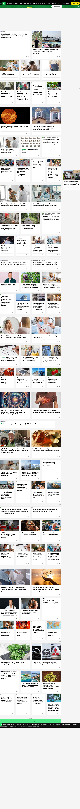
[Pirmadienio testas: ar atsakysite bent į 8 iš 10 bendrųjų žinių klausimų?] (23, 548)
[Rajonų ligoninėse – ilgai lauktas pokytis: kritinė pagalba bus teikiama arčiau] (7, 162)
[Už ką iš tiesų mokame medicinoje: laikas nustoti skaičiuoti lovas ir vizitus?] (9, 142)
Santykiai (15, 3)
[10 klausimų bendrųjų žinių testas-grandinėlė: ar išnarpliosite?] (30, 142)
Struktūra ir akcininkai (44, 724)
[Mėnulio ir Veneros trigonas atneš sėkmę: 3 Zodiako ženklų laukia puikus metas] (15, 115)
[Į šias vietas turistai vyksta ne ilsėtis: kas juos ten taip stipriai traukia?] (54, 485)
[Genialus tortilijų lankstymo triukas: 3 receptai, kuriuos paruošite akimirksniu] (54, 297)
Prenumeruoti (75, 3)
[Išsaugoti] (26, 56)
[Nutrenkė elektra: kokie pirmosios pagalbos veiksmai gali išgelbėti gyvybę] (30, 218)
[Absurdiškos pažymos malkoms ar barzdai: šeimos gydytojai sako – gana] (46, 193)
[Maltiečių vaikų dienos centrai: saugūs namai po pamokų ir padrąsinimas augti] (46, 260)
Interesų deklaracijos (35, 724)
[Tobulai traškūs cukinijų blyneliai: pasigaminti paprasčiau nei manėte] (38, 548)
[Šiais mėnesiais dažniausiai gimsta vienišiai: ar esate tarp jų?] (23, 625)
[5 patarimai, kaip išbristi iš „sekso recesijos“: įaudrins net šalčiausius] (30, 65)
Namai (31, 3)
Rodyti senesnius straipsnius (30, 721)
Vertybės (24, 724)
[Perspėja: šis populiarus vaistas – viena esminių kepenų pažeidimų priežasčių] (54, 240)
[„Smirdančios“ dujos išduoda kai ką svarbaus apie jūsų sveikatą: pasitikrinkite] (51, 65)
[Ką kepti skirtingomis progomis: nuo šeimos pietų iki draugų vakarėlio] (51, 525)
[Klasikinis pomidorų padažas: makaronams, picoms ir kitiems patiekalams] (7, 372)
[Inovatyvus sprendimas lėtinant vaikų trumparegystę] (46, 325)
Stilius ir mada (26, 3)
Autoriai (50, 724)
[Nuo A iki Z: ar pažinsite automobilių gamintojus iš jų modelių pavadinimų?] (46, 652)
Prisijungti (67, 3)
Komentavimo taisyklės (66, 724)
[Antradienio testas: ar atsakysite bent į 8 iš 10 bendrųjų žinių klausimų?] (9, 350)
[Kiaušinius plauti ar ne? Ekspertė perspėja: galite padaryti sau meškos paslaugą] (23, 481)
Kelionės (39, 3)
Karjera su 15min (18, 724)
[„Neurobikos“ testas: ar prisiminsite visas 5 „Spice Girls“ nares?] (51, 460)
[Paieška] (58, 3)
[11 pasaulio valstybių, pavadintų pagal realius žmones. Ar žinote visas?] (54, 625)
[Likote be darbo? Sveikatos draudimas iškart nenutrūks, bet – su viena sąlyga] (15, 260)
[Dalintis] (28, 56)
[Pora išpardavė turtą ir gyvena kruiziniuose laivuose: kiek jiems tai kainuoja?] (23, 297)
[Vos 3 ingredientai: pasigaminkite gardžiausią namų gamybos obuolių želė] (46, 438)
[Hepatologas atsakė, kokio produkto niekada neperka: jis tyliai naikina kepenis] (46, 400)
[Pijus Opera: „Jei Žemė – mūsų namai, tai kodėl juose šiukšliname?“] (7, 240)
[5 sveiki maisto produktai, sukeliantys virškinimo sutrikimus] (7, 548)
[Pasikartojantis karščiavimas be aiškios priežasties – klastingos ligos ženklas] (15, 193)
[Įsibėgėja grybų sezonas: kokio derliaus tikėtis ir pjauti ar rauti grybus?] (46, 507)
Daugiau (53, 3)
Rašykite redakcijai (6, 724)
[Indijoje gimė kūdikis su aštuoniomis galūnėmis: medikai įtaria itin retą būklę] (9, 65)
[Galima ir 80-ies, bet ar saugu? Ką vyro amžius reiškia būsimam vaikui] (9, 465)
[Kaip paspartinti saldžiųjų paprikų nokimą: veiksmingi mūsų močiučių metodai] (54, 372)
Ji (17, 3)
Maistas (43, 3)
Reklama (12, 724)
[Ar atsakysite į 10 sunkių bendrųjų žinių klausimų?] (27, 421)
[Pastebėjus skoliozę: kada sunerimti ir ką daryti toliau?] (9, 277)
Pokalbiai (35, 3)
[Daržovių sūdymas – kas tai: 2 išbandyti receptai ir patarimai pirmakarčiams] (15, 652)
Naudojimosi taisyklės (56, 724)
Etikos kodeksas (74, 724)
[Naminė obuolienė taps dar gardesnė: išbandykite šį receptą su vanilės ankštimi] (23, 695)
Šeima (21, 3)
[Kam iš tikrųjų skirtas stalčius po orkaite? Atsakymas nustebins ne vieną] (23, 372)
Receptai (48, 3)
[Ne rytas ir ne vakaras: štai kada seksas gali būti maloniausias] (7, 625)
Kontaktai (28, 724)
